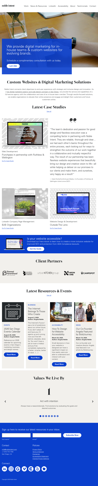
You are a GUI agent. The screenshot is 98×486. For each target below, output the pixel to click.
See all (49, 111)
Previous (5, 401)
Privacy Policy (37, 449)
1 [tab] (40, 416)
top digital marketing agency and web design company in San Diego (33, 92)
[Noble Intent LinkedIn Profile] (5, 468)
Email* (35, 439)
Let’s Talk (13, 66)
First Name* (6, 439)
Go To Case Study (8, 161)
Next (93, 401)
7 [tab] (58, 416)
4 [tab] (49, 416)
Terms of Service (38, 452)
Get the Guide (35, 249)
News (78, 325)
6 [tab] (55, 416)
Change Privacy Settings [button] (41, 458)
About (72, 6)
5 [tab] (52, 416)
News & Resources (38, 6)
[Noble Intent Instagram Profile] (12, 468)
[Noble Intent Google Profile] (18, 469)
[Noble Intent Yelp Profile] (38, 468)
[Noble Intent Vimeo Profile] (25, 468)
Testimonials (82, 6)
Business (32, 305)
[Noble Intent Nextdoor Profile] (45, 468)
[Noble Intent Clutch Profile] (31, 468)
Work (26, 6)
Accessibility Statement (41, 456)
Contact (92, 6)
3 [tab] (46, 416)
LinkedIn (52, 6)
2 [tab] (43, 416)
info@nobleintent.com (9, 449)
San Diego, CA (7, 454)
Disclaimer (36, 454)
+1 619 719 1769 (7, 452)
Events (7, 325)
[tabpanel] (49, 401)
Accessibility (63, 6)
